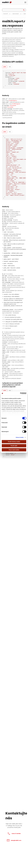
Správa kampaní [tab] (15, 13)
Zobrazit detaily (20, 437)
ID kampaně (13, 105)
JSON (4, 66)
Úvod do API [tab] (5, 13)
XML (10, 66)
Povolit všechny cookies (14, 441)
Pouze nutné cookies (14, 449)
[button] (25, 2)
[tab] (5, 66)
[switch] (24, 422)
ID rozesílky (10, 107)
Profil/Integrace (13, 100)
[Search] (24, 10)
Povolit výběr (14, 445)
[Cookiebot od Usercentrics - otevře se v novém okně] (20, 393)
